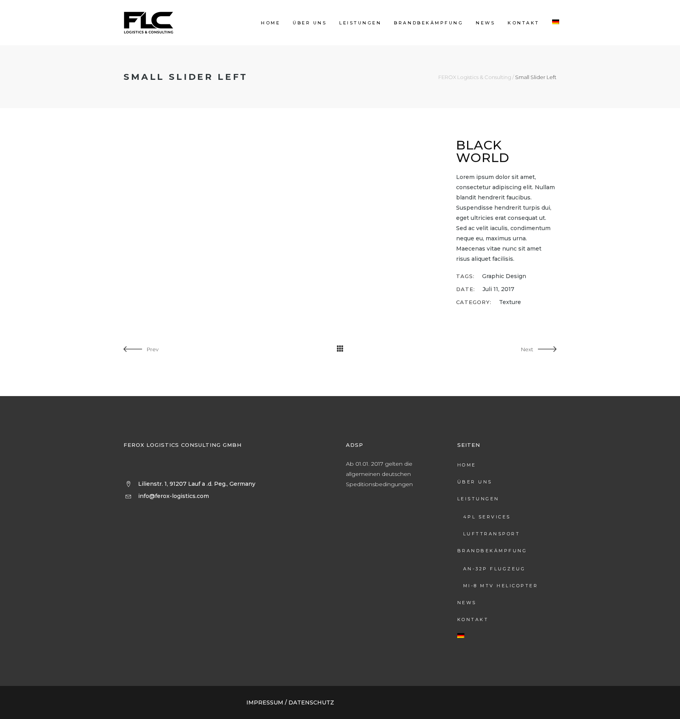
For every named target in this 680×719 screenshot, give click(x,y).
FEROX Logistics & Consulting (474, 77)
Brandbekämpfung (492, 550)
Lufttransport (491, 533)
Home (466, 465)
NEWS (467, 602)
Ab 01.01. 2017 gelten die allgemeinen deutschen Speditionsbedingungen (379, 474)
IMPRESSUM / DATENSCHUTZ (290, 702)
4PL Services (487, 517)
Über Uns (474, 482)
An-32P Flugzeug (494, 569)
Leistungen (478, 498)
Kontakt (473, 619)
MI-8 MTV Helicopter (500, 585)
